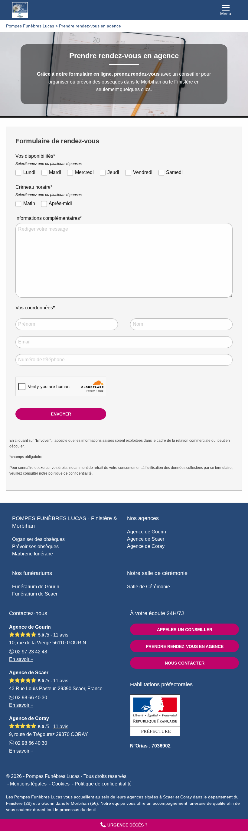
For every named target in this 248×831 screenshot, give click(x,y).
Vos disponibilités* (48, 159)
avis (60, 634)
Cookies (61, 783)
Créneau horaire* (48, 191)
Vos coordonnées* (35, 307)
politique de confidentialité (70, 473)
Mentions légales (28, 783)
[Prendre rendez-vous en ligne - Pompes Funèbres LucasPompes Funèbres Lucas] (124, 10)
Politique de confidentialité (103, 783)
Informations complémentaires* (48, 218)
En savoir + (21, 659)
